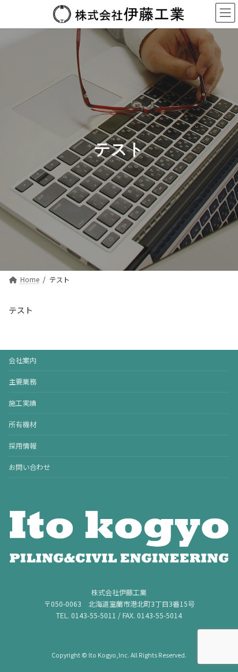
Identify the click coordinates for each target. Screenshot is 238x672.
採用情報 (22, 445)
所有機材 (22, 424)
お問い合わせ (29, 467)
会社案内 (22, 360)
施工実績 (22, 403)
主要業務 (22, 381)
